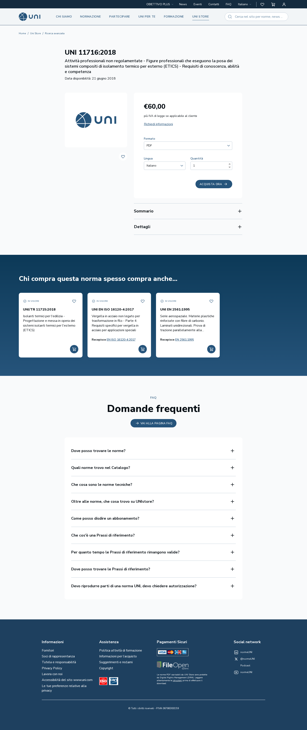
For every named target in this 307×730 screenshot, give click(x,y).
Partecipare (119, 17)
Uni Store (35, 33)
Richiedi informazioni (158, 124)
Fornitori (48, 650)
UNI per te (147, 17)
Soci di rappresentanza (58, 656)
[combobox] (245, 4)
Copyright (106, 668)
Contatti (213, 4)
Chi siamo (64, 17)
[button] (262, 4)
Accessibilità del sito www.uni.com (67, 680)
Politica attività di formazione (120, 650)
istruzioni (177, 680)
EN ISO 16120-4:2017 (121, 340)
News (183, 4)
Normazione (90, 17)
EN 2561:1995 (184, 340)
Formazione (174, 17)
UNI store (200, 17)
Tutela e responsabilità (59, 662)
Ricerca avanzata (55, 33)
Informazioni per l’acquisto (118, 656)
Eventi (198, 4)
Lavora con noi (52, 674)
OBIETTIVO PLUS (158, 4)
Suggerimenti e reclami (116, 662)
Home (22, 33)
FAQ (228, 4)
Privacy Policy (52, 668)
